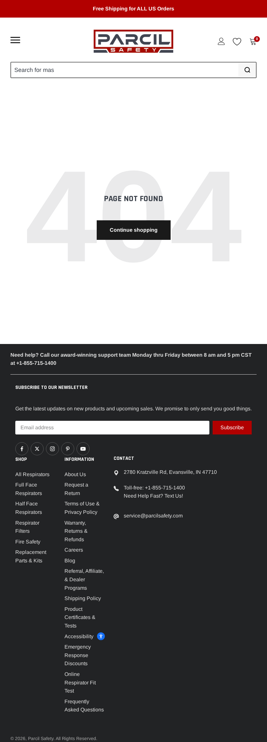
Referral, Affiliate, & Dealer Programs (84, 579)
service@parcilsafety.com (153, 515)
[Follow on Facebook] (22, 448)
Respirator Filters (27, 527)
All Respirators (32, 474)
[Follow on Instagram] (52, 448)
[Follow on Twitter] (37, 448)
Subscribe (232, 427)
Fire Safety (27, 541)
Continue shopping (134, 230)
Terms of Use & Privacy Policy (82, 508)
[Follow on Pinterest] (68, 448)
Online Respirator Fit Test (80, 682)
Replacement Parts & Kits (30, 556)
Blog (69, 560)
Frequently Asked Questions (84, 706)
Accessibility (78, 636)
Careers (73, 550)
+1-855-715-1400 (165, 487)
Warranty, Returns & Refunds (76, 531)
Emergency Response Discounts (77, 655)
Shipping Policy (82, 598)
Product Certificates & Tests (79, 617)
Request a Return (76, 489)
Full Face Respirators (28, 489)
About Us (75, 474)
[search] (247, 70)
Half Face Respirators (28, 508)
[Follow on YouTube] (83, 448)
